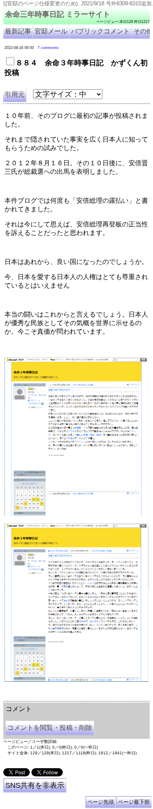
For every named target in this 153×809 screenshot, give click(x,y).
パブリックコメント (100, 31)
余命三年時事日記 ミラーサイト (57, 14)
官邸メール (51, 31)
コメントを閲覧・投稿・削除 (49, 727)
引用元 (14, 94)
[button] (76, 436)
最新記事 (18, 31)
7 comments (48, 48)
